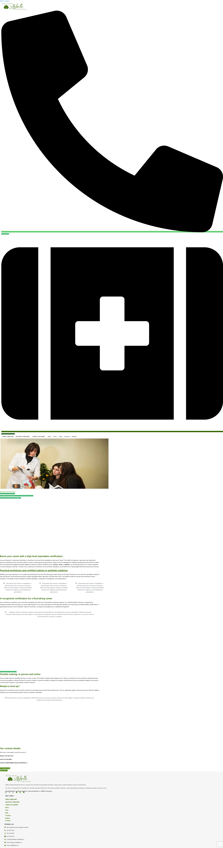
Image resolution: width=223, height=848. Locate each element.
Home (49, 436)
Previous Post (5, 768)
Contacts (67, 436)
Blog (60, 436)
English (74, 436)
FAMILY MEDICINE (8, 436)
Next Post (4, 770)
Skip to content (4, 1)
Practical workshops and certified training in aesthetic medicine (34, 570)
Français (7, 820)
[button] (23, 436)
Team (55, 436)
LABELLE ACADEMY (38, 436)
